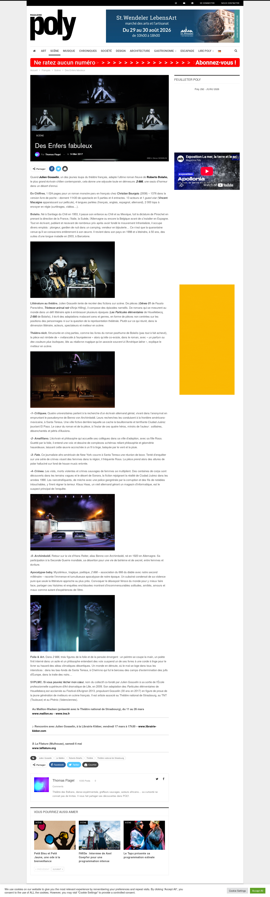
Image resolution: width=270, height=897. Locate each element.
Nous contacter (230, 3)
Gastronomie (164, 51)
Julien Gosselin (45, 758)
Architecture (140, 51)
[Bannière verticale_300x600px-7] (207, 339)
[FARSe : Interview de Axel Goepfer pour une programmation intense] (99, 835)
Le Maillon (60, 758)
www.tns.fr (63, 713)
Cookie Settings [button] (237, 890)
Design (121, 51)
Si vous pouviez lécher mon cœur (63, 682)
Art (43, 51)
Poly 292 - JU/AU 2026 (207, 89)
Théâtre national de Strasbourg (110, 758)
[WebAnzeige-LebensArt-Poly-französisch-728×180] (173, 25)
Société (106, 51)
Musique (69, 51)
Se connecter (207, 3)
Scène (54, 51)
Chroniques (88, 51)
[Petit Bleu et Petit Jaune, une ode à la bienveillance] (54, 835)
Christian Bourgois (128, 193)
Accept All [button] (257, 890)
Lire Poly (204, 51)
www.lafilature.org (44, 748)
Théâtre (90, 758)
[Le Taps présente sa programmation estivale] (144, 835)
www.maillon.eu (42, 713)
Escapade (187, 51)
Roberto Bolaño (157, 177)
